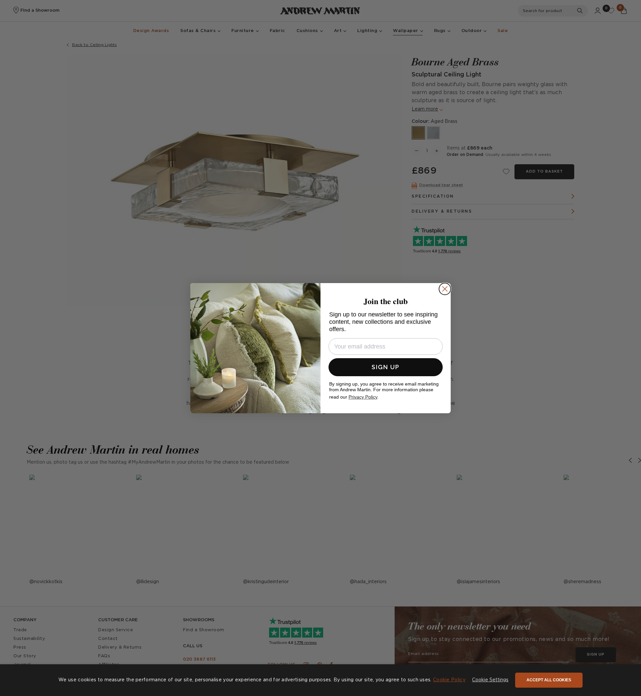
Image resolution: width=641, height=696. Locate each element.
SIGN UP (386, 367)
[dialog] (320, 680)
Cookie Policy (449, 680)
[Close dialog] (445, 289)
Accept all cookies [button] (548, 680)
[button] (490, 680)
